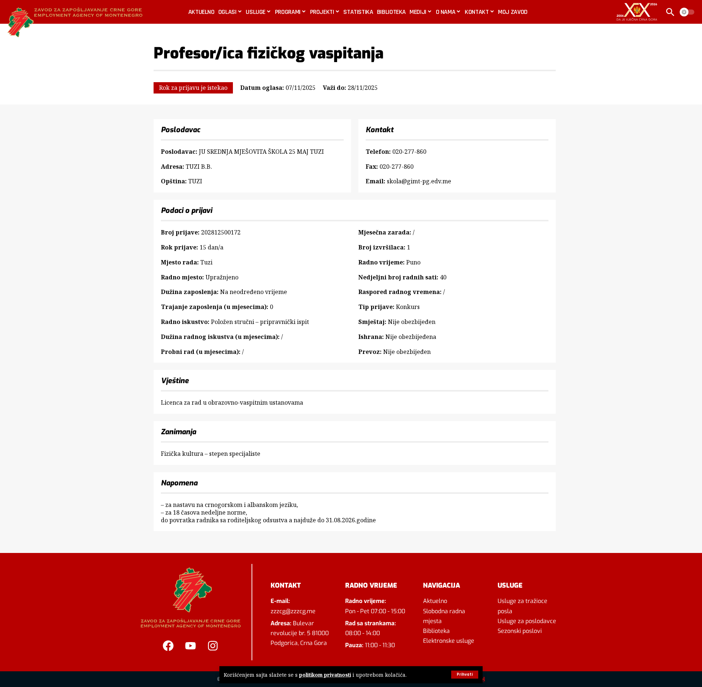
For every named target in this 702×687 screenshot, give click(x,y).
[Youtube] (190, 646)
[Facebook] (168, 646)
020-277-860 (409, 152)
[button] (464, 675)
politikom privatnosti (325, 674)
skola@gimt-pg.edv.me (419, 181)
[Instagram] (213, 646)
